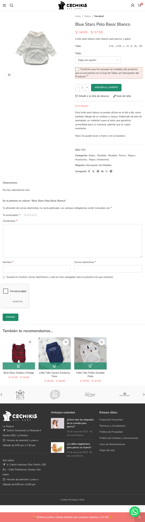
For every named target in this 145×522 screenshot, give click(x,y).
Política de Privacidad (111, 432)
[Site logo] (72, 5)
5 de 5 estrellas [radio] (35, 215)
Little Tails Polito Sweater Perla (90, 374)
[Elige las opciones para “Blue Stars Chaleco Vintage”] (19, 365)
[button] (134, 511)
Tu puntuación (11, 215)
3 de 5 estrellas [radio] (30, 215)
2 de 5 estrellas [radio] (27, 215)
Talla (78, 53)
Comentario (10, 221)
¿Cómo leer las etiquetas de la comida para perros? (80, 423)
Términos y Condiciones (112, 426)
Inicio (78, 16)
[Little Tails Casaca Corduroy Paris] (55, 353)
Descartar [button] (139, 517)
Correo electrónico (85, 262)
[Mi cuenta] (132, 5)
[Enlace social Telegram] (111, 171)
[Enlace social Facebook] (89, 171)
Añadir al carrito (106, 87)
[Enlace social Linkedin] (102, 171)
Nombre (8, 262)
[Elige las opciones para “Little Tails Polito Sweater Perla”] (90, 365)
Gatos (87, 16)
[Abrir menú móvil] (4, 5)
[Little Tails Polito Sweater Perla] (90, 353)
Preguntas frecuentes (111, 419)
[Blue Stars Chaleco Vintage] (19, 353)
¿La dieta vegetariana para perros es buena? (79, 445)
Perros (122, 155)
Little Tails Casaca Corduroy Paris (54, 374)
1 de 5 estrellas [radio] (25, 215)
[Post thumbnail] (57, 427)
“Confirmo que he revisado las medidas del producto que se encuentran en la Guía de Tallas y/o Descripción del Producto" (107, 73)
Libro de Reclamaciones (112, 444)
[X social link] (93, 171)
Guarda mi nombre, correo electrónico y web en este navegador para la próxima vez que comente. (60, 277)
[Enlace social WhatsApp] (107, 171)
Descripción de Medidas (99, 165)
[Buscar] (11, 5)
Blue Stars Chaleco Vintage (19, 372)
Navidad (99, 16)
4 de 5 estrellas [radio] (33, 215)
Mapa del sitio (107, 450)
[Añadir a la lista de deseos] (30, 342)
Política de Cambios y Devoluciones (118, 438)
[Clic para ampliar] (9, 75)
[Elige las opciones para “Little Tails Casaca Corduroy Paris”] (55, 365)
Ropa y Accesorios (99, 159)
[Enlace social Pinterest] (98, 171)
